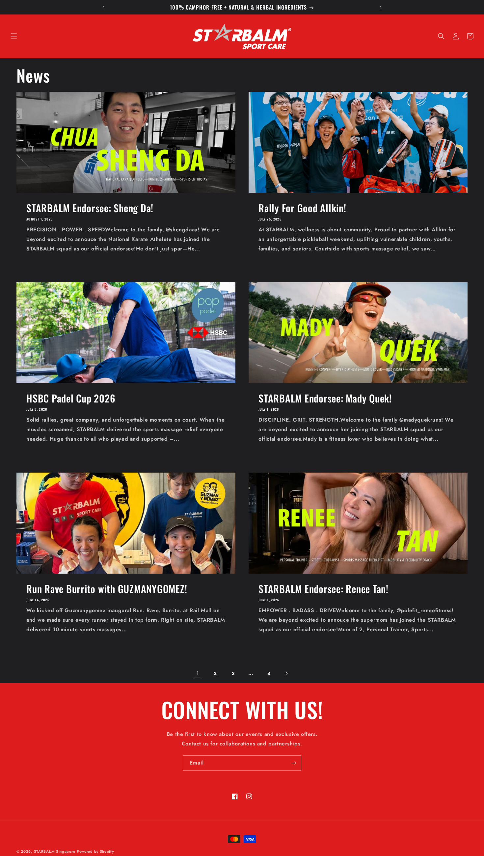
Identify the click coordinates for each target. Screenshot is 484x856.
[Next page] (286, 673)
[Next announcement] (380, 7)
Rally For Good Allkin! (302, 208)
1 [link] (197, 673)
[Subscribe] (293, 763)
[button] (14, 36)
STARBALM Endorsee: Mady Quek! (325, 398)
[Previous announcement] (103, 7)
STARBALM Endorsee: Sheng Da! (89, 208)
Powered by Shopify (95, 851)
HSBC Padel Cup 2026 (70, 398)
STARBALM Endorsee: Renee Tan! (323, 589)
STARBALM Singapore (54, 851)
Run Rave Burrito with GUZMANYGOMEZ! (106, 589)
